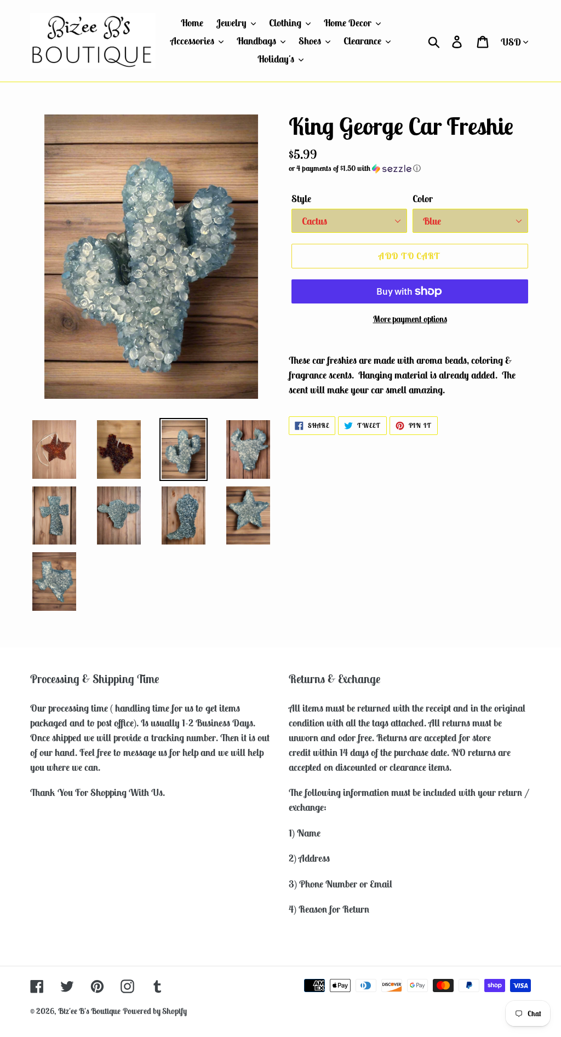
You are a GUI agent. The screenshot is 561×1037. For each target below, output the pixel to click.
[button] (410, 168)
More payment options (410, 318)
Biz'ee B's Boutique (89, 1011)
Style (301, 198)
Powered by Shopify (155, 1011)
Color (423, 198)
